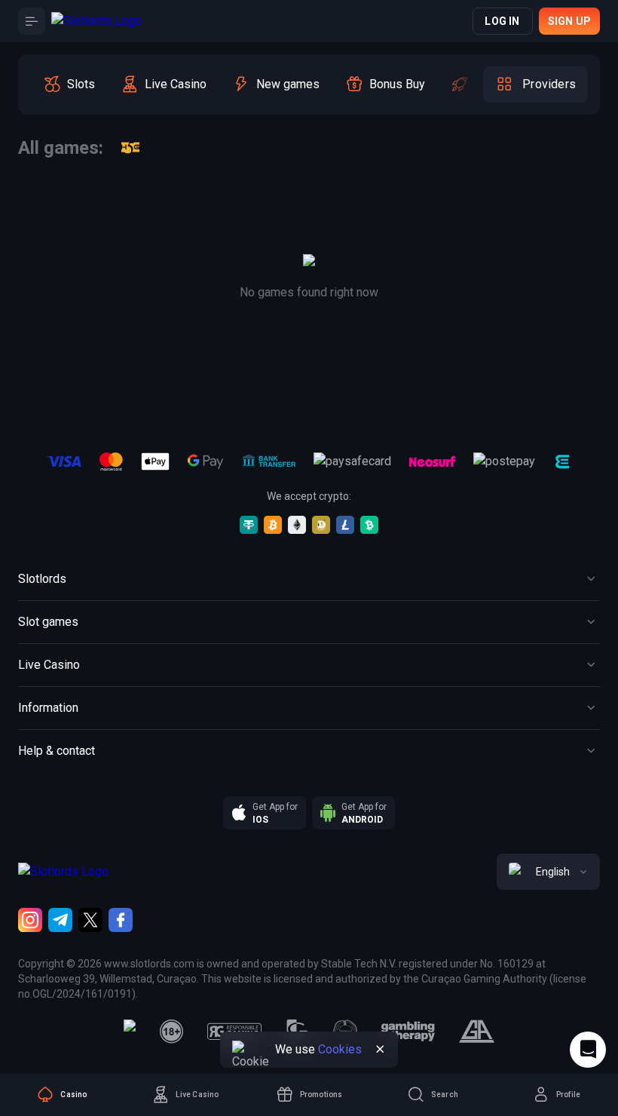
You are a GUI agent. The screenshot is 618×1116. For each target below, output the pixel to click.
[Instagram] (30, 920)
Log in (502, 21)
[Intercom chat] (588, 1050)
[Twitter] (90, 920)
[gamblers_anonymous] (476, 1031)
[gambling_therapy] (408, 1031)
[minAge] (172, 1031)
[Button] (31, 21)
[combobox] (548, 872)
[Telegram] (60, 920)
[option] (69, 84)
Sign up (569, 21)
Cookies (340, 1049)
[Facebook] (121, 920)
